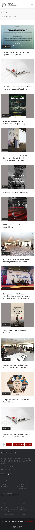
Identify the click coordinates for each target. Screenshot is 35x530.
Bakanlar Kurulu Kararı (25, 501)
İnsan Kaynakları (7, 493)
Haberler (21, 480)
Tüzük (4, 503)
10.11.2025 (6, 187)
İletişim (5, 484)
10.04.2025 (6, 428)
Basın (20, 482)
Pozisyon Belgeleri (24, 512)
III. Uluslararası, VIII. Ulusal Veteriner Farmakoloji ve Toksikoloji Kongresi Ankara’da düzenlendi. (17, 296)
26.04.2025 (6, 394)
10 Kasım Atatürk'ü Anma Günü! (16, 193)
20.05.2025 (6, 359)
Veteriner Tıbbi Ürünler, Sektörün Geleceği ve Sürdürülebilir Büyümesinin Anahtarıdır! (17, 158)
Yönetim (21, 491)
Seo (18, 524)
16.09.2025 (6, 288)
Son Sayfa (28, 444)
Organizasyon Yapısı (8, 491)
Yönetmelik (22, 503)
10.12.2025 (6, 115)
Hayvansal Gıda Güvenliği (10, 512)
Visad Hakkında (23, 484)
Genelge (21, 505)
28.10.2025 (6, 219)
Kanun (4, 501)
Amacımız (5, 486)
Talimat (5, 507)
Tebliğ (4, 505)
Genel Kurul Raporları (9, 510)
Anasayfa (7, 16)
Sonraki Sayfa (20, 444)
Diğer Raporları (23, 514)
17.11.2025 (6, 150)
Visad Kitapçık (22, 510)
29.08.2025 (6, 324)
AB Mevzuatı (22, 507)
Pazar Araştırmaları (8, 514)
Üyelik (4, 482)
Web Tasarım (29, 521)
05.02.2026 (6, 46)
